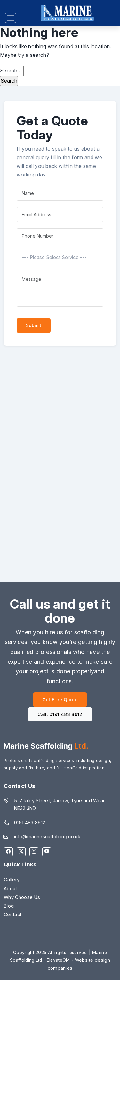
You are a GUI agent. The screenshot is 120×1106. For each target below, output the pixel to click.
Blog (9, 905)
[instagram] (33, 851)
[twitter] (21, 851)
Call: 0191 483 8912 (59, 714)
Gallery (12, 879)
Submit (33, 325)
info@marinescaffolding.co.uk (47, 836)
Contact (12, 914)
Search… (11, 70)
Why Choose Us (22, 897)
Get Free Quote (60, 699)
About (10, 888)
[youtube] (46, 851)
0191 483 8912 (29, 822)
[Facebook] (8, 851)
